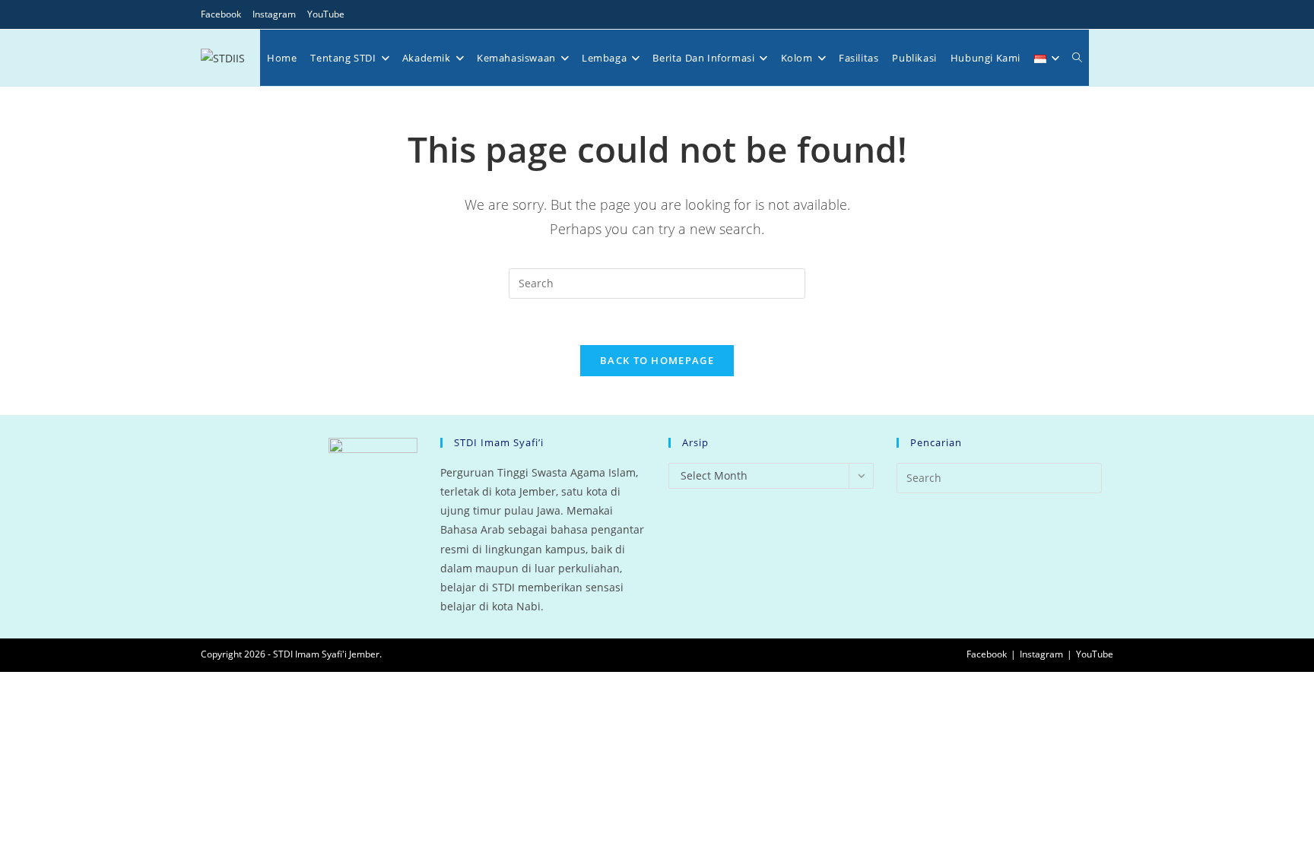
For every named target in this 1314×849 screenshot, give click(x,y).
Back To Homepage (657, 360)
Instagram (274, 14)
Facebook (221, 14)
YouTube (325, 14)
